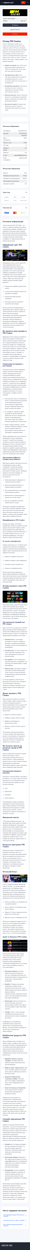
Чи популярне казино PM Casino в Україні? (13, 1215)
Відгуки (16, 25)
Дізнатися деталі (15, 29)
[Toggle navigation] (2, 2)
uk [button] (27, 2)
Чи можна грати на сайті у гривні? (13, 1220)
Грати (15, 34)
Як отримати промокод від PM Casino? (12, 1225)
